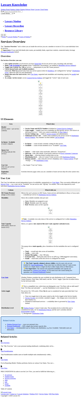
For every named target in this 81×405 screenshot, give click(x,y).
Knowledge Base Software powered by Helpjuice (40, 400)
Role (38, 64)
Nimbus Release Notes (27, 9)
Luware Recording (14, 26)
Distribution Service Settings (47, 195)
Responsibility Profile (28, 311)
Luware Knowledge (14, 4)
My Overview (5, 343)
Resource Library (14, 30)
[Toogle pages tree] (2, 35)
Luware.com (5, 394)
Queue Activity (68, 159)
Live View (4, 368)
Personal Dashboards (13, 326)
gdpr (6, 380)
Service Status (43, 394)
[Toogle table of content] (5, 35)
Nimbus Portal (5, 9)
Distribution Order (37, 313)
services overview (10, 378)
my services (8, 375)
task (6, 382)
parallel (74, 74)
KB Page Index (54, 394)
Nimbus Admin (15, 9)
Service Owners (30, 298)
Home (4, 37)
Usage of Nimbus (24, 37)
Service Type (5, 184)
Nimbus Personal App (14, 324)
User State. (63, 145)
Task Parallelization (7, 351)
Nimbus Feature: (29, 308)
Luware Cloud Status (41, 9)
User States (10, 328)
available (7, 385)
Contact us (13, 394)
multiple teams (9, 376)
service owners (51, 134)
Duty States (71, 301)
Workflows (50, 71)
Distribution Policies (68, 157)
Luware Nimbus (13, 21)
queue (6, 384)
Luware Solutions (23, 394)
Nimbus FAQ (34, 394)
